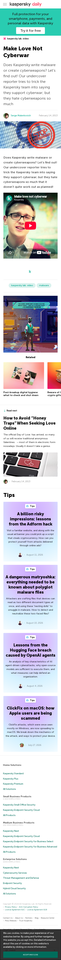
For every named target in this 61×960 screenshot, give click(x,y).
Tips (32, 506)
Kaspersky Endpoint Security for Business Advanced (30, 846)
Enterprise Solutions (15, 859)
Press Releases (11, 921)
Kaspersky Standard (13, 773)
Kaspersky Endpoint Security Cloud (21, 810)
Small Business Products (17, 796)
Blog (36, 918)
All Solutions (9, 789)
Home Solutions (12, 765)
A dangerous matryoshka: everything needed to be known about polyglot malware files (31, 584)
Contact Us (8, 918)
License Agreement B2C (15, 910)
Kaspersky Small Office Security (19, 804)
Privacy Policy (11, 907)
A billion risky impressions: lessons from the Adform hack (30, 518)
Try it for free (30, 31)
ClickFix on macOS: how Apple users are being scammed (30, 713)
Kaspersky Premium (13, 784)
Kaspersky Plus (10, 778)
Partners (28, 918)
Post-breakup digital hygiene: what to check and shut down (20, 394)
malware (44, 285)
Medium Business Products (18, 822)
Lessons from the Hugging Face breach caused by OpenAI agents (30, 650)
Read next (12, 410)
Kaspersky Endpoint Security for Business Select (28, 841)
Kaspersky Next (11, 831)
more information (36, 947)
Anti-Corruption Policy (28, 907)
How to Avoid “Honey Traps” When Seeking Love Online (29, 423)
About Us (19, 918)
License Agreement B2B (37, 910)
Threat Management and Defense (21, 878)
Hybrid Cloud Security (14, 888)
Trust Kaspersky (25, 921)
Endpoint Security (12, 883)
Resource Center (47, 918)
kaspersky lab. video (18, 38)
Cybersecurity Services (15, 873)
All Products (9, 815)
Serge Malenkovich (21, 115)
